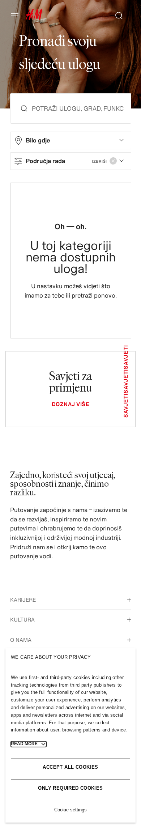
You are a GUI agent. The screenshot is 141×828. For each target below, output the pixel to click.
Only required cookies (70, 788)
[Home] (34, 18)
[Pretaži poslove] (116, 15)
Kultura (22, 619)
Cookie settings (70, 809)
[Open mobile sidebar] (17, 15)
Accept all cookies (70, 767)
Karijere (23, 600)
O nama (20, 640)
